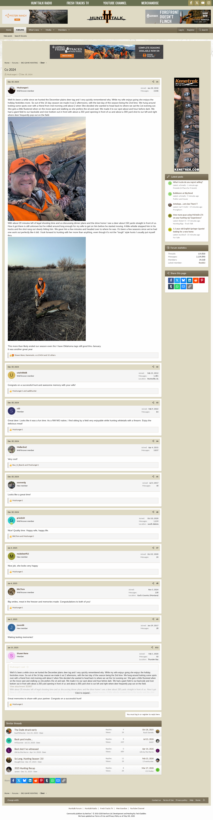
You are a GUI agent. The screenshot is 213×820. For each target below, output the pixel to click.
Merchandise (121, 809)
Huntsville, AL (152, 379)
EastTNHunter (20, 733)
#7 (157, 548)
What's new (34, 30)
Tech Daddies (141, 814)
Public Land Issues (180, 199)
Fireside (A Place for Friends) (185, 188)
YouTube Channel (137, 809)
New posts (8, 36)
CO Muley (149, 771)
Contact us (156, 800)
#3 (157, 403)
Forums (20, 30)
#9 (157, 619)
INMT (151, 742)
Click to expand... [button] (83, 693)
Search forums (21, 36)
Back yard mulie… (24, 739)
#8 (157, 583)
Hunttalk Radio (91, 809)
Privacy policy (181, 800)
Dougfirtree (19, 762)
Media (48, 30)
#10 (156, 648)
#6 (157, 512)
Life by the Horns (21, 752)
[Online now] (11, 523)
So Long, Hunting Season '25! (29, 759)
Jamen (17, 772)
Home (8, 30)
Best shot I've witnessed (27, 749)
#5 (157, 477)
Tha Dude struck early (26, 730)
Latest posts (177, 177)
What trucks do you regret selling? (188, 182)
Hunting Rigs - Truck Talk (183, 224)
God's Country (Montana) (147, 595)
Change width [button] (13, 800)
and (24, 391)
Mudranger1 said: (17, 667)
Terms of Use (168, 800)
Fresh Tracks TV (106, 809)
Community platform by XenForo (90, 814)
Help (191, 800)
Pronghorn (177, 210)
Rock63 (202, 263)
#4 (157, 441)
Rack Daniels (148, 733)
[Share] (153, 82)
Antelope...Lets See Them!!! (185, 204)
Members (62, 30)
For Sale (176, 238)
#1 (157, 82)
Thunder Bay (153, 659)
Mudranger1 (12, 75)
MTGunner (19, 743)
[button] (41, 30)
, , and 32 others (35, 355)
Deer (41, 733)
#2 (157, 367)
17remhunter (148, 761)
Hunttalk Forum (75, 809)
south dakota (153, 524)
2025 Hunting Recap (25, 768)
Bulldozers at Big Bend (183, 193)
